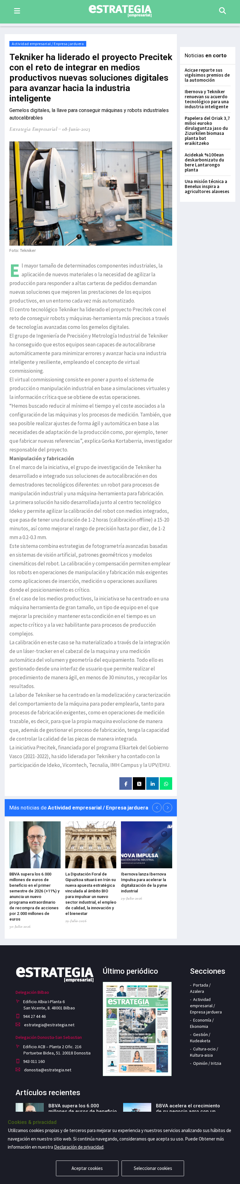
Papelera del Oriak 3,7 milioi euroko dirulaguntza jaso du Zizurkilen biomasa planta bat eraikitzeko (207, 130)
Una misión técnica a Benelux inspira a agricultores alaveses (207, 186)
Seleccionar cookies (153, 1168)
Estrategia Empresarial (33, 129)
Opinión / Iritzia (207, 1063)
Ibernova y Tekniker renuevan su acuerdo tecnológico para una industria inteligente (207, 99)
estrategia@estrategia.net (48, 1025)
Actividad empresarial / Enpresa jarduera (48, 43)
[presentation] (157, 807)
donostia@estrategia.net (47, 1070)
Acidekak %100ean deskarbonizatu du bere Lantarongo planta (204, 162)
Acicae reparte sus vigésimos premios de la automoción (207, 75)
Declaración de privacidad (78, 1147)
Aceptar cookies (87, 1168)
